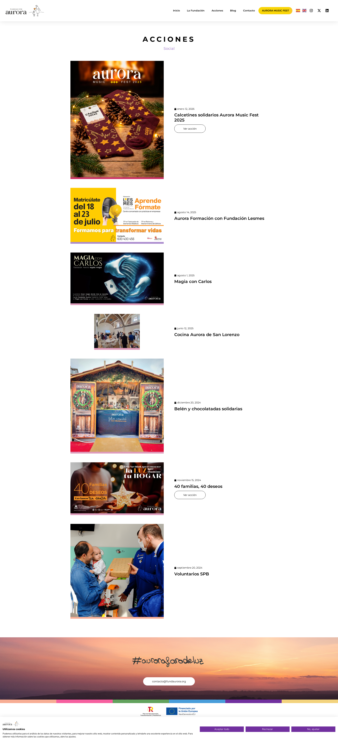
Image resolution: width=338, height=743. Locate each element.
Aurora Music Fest (275, 10)
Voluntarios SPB (191, 573)
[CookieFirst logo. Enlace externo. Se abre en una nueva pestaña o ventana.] (11, 723)
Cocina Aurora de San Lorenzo (206, 334)
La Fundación (196, 10)
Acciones (217, 10)
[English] (304, 10)
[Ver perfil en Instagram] (311, 10)
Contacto (249, 10)
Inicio (176, 10)
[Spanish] (298, 10)
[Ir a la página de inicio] (25, 10)
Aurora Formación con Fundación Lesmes (219, 218)
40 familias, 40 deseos (198, 486)
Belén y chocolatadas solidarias (208, 408)
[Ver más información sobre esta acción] (117, 120)
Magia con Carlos (193, 281)
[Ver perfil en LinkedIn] (327, 10)
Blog (233, 10)
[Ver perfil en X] (319, 10)
